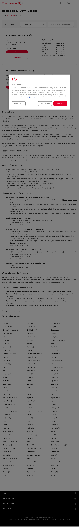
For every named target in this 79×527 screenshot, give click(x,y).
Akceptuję (60, 103)
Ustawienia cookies (18, 103)
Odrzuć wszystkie (45, 103)
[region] (39, 91)
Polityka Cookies (31, 97)
